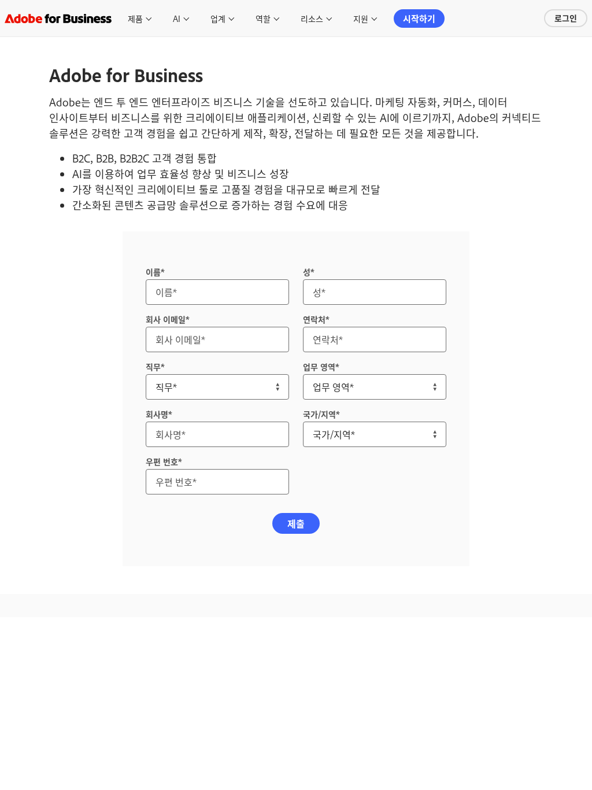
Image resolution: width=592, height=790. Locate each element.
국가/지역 (319, 414)
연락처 (314, 319)
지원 (360, 18)
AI (176, 18)
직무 (153, 366)
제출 (296, 523)
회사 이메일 (166, 319)
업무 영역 (319, 366)
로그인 (565, 18)
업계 (217, 18)
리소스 (312, 18)
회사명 (157, 414)
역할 (263, 18)
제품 (135, 18)
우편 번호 (162, 461)
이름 (153, 271)
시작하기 (419, 18)
